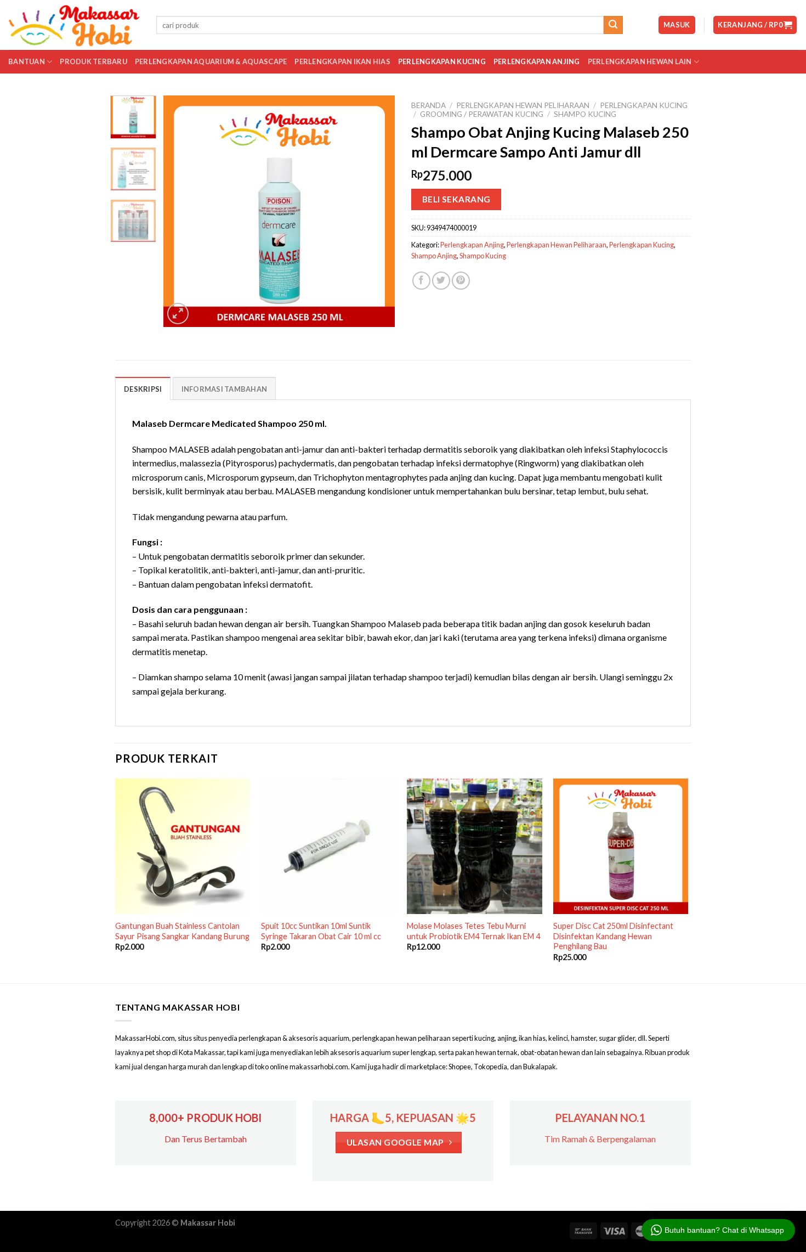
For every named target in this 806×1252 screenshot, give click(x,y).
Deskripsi (143, 389)
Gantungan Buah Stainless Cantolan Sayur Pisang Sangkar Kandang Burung (182, 931)
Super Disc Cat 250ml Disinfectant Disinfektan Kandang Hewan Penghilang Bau (613, 936)
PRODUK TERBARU (93, 61)
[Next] (377, 211)
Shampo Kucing (585, 114)
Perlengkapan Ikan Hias (342, 61)
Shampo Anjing (434, 255)
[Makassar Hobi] (74, 25)
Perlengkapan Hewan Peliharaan (522, 105)
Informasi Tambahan (224, 389)
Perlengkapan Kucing (442, 61)
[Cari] (613, 25)
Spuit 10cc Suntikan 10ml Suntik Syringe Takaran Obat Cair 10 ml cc (321, 931)
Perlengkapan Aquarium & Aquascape (211, 61)
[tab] (143, 388)
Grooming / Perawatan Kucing (481, 114)
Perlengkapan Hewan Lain (640, 61)
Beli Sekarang (456, 199)
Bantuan (26, 61)
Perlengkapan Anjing (536, 61)
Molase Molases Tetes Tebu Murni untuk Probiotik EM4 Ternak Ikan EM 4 (473, 931)
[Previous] (182, 211)
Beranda (428, 105)
